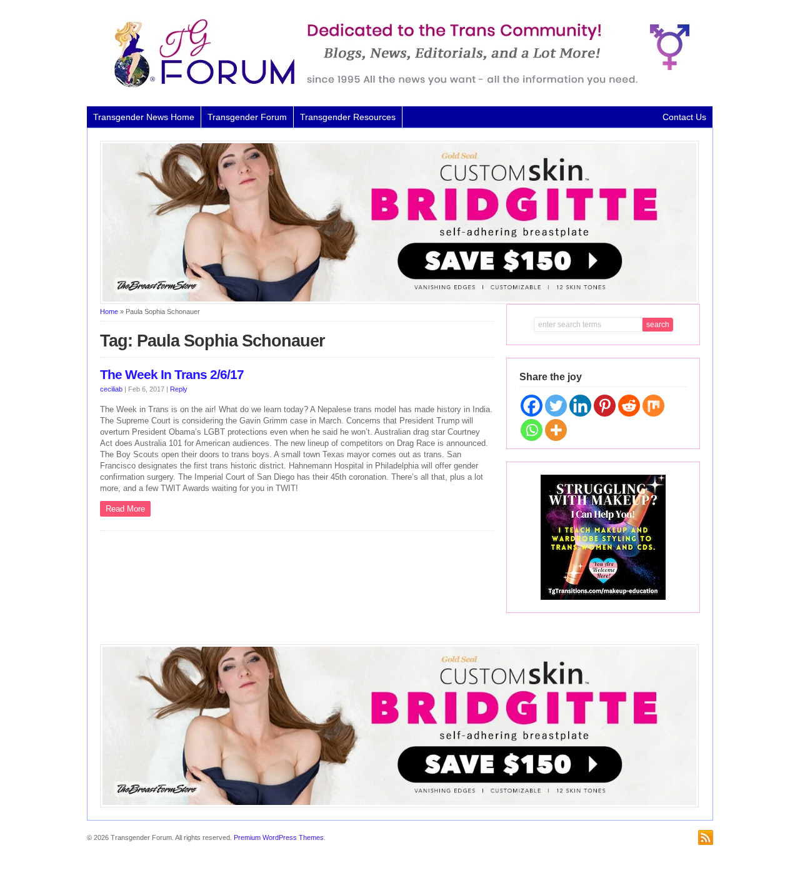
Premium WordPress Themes (279, 837)
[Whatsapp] (531, 430)
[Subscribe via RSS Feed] (705, 837)
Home (109, 311)
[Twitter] (556, 406)
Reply (179, 389)
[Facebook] (531, 406)
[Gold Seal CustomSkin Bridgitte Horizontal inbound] (399, 301)
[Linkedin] (580, 406)
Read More (125, 508)
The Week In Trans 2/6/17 (172, 374)
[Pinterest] (605, 406)
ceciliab (111, 389)
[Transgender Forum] (396, 85)
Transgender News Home (143, 117)
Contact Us (684, 117)
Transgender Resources (348, 117)
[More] (556, 430)
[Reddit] (629, 406)
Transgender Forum (247, 117)
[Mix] (653, 406)
